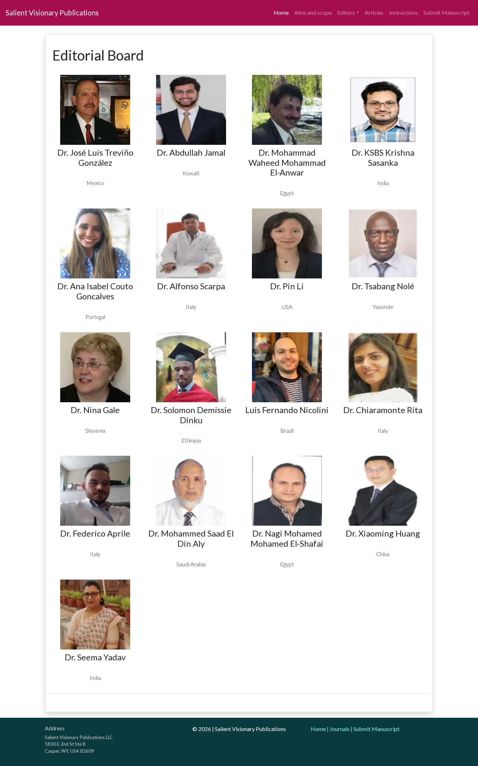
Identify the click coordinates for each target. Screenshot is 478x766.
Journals (340, 728)
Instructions (403, 12)
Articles (374, 12)
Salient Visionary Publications (52, 12)
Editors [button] (346, 12)
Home (281, 12)
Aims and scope (313, 12)
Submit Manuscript (446, 12)
